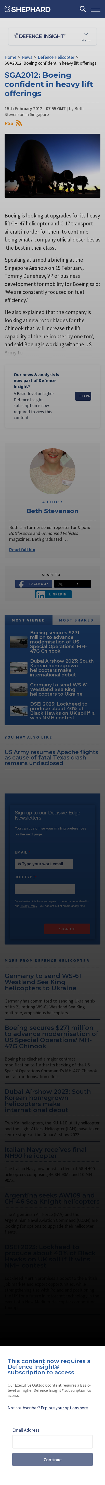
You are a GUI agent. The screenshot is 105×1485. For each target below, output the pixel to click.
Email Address (26, 1430)
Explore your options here (64, 1408)
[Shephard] (27, 9)
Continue (53, 1460)
